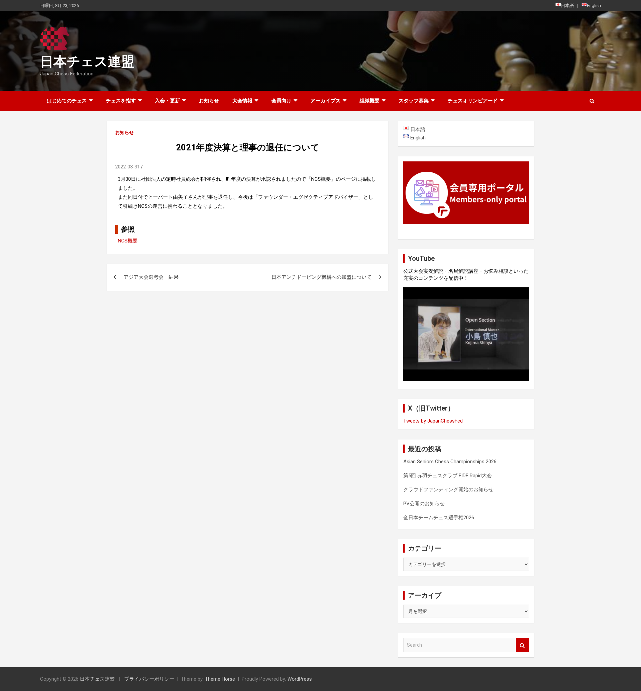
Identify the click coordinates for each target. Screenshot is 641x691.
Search (522, 645)
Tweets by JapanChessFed (433, 421)
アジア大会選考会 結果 (151, 277)
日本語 (567, 5)
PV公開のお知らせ (424, 504)
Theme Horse (220, 679)
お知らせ (209, 101)
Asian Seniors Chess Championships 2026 (449, 462)
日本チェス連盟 (87, 61)
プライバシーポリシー (149, 679)
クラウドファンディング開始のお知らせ (448, 490)
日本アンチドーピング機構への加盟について (321, 277)
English (594, 5)
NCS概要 (128, 241)
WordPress (299, 679)
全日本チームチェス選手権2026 (438, 518)
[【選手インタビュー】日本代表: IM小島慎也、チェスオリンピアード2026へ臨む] (466, 334)
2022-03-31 (127, 166)
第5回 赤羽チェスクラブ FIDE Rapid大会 (447, 476)
